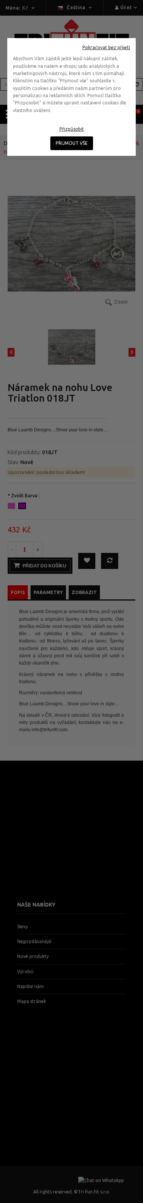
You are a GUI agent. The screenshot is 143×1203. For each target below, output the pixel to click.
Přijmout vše (72, 143)
